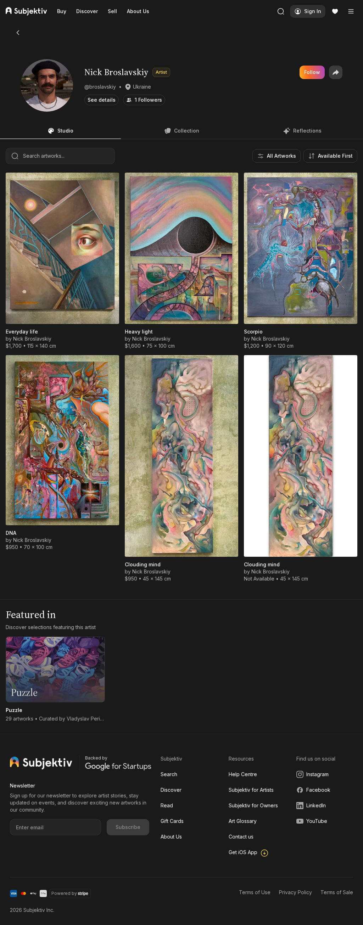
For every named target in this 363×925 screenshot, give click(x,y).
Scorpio (253, 332)
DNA (11, 533)
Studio (65, 131)
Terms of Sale (336, 892)
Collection (186, 131)
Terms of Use (254, 892)
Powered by (64, 893)
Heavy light (139, 332)
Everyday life (22, 332)
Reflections (307, 131)
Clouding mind (143, 564)
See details (102, 100)
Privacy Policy (295, 892)
